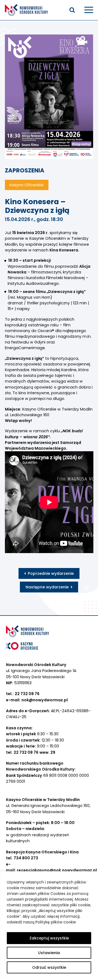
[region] (49, 924)
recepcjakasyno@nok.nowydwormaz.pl (57, 870)
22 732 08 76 (27, 693)
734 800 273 (26, 858)
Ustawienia (49, 952)
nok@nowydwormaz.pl (45, 700)
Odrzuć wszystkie (49, 967)
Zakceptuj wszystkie (49, 938)
